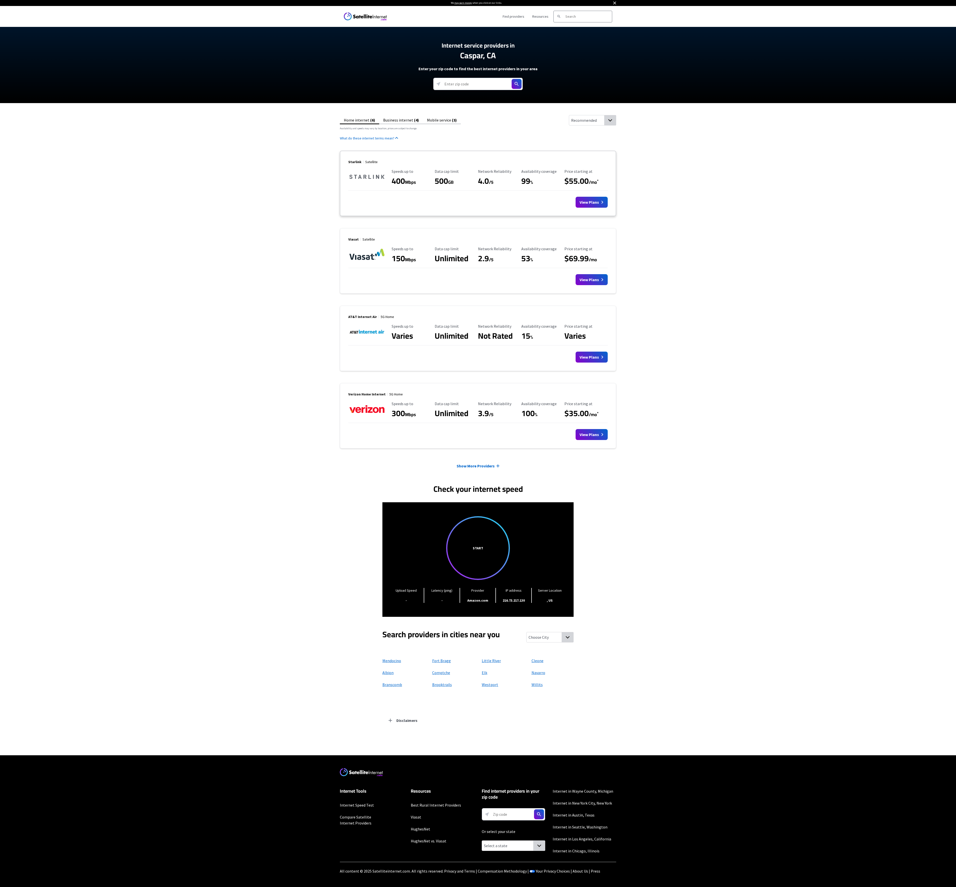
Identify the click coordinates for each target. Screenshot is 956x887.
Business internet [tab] (401, 120)
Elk (484, 672)
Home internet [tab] (359, 120)
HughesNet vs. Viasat (428, 840)
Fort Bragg (441, 660)
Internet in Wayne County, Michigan (583, 791)
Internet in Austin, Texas (574, 815)
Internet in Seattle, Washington (580, 826)
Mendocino (391, 660)
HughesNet (420, 828)
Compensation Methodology (502, 871)
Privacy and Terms (459, 871)
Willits (537, 684)
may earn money (463, 2)
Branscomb (392, 684)
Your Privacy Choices (553, 871)
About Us (580, 871)
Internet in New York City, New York (582, 803)
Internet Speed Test (357, 805)
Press (595, 871)
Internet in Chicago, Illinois (576, 850)
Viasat (416, 817)
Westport (490, 684)
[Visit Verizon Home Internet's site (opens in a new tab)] (367, 415)
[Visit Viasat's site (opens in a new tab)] (367, 260)
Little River (491, 660)
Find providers (513, 16)
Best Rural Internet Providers (436, 805)
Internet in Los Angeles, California (582, 838)
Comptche (441, 672)
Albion (388, 672)
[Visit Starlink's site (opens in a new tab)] (367, 182)
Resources (540, 16)
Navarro (538, 672)
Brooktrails (442, 684)
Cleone (537, 660)
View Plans (590, 202)
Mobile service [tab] (442, 120)
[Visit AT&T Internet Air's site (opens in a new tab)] (367, 337)
